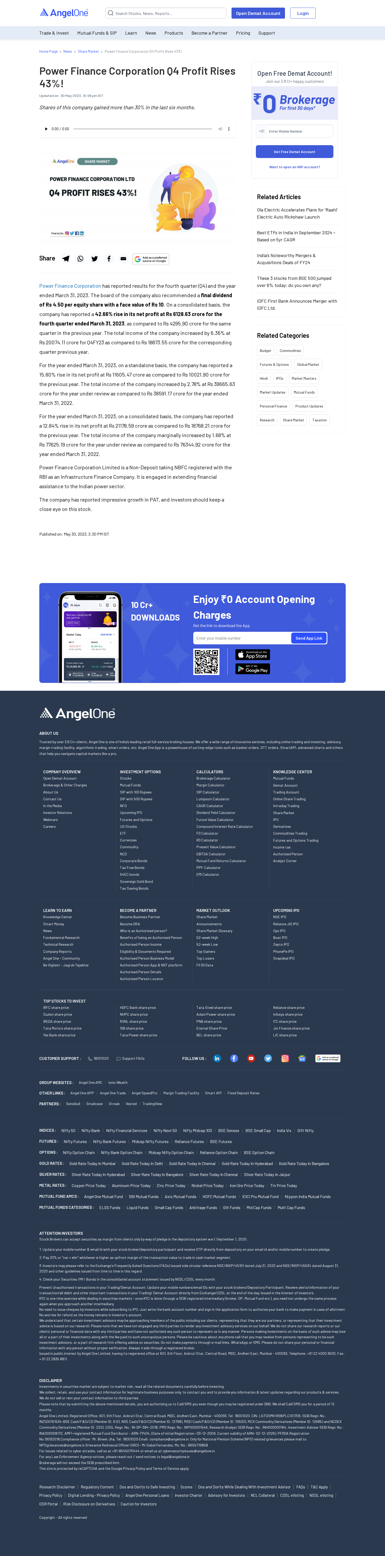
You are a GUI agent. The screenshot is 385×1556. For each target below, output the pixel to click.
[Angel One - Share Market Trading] (64, 13)
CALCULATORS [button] (209, 771)
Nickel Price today (207, 1185)
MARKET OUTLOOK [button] (213, 910)
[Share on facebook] (109, 258)
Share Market (293, 420)
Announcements (209, 924)
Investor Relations (57, 812)
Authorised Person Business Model (147, 958)
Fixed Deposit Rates (244, 1093)
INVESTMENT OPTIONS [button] (140, 771)
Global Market (308, 364)
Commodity (129, 847)
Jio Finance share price (291, 1028)
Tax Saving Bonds (134, 888)
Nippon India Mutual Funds (308, 1196)
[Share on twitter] (94, 258)
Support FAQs (133, 1058)
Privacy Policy (134, 1468)
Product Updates (309, 406)
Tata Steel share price (214, 1007)
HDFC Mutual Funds (219, 1196)
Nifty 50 (68, 1130)
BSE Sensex (228, 1130)
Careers (49, 826)
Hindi (264, 378)
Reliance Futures (189, 1141)
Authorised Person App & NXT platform (151, 965)
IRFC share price (56, 1007)
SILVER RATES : (53, 1174)
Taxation (319, 420)
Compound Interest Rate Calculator (224, 826)
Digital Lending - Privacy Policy (94, 1495)
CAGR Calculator (209, 805)
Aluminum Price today (131, 1185)
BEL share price (208, 1035)
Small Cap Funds (169, 1207)
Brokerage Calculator (213, 778)
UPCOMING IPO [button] (286, 910)
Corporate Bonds (133, 860)
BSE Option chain (259, 1152)
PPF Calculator (208, 867)
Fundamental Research (61, 937)
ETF (123, 833)
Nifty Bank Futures (109, 1141)
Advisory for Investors (226, 1495)
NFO (123, 805)
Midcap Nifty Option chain (171, 1152)
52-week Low (207, 944)
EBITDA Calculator (211, 854)
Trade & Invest (54, 33)
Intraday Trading (286, 805)
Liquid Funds (137, 1207)
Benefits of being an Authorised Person (151, 937)
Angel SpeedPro (144, 1093)
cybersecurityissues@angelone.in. (189, 1451)
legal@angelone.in (175, 1456)
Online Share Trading (289, 799)
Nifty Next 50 (165, 1130)
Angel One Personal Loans (147, 1495)
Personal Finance (273, 406)
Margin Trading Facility (181, 1093)
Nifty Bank (90, 1130)
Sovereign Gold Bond (136, 881)
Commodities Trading (290, 833)
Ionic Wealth (118, 1082)
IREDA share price (57, 1021)
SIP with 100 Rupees (136, 792)
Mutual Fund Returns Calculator (221, 860)
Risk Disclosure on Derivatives (89, 1503)
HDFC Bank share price (138, 1007)
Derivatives (282, 826)
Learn (131, 33)
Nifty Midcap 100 (197, 1130)
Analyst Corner (285, 860)
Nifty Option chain (79, 1152)
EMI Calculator (207, 874)
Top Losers (205, 958)
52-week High (207, 937)
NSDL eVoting (321, 1495)
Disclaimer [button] (50, 1380)
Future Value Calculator (215, 819)
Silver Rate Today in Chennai (213, 1174)
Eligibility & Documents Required (145, 951)
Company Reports (57, 951)
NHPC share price (134, 1014)
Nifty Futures (75, 1141)
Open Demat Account (258, 13)
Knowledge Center (57, 917)
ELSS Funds (109, 1207)
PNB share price (209, 1021)
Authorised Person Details (140, 972)
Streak (114, 1103)
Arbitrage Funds (203, 1207)
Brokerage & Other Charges (65, 785)
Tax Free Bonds (132, 867)
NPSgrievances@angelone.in (62, 1445)
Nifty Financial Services (126, 1130)
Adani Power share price (215, 1014)
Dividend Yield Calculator (215, 812)
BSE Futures (221, 1141)
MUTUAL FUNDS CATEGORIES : (66, 1207)
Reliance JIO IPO (286, 924)
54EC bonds (129, 874)
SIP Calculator (207, 792)
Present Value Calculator (216, 847)
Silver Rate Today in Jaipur (267, 1174)
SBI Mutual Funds (144, 1196)
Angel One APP (82, 1093)
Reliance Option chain (219, 1152)
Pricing (243, 33)
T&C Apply (319, 1486)
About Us (50, 792)
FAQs (300, 1486)
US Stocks (128, 826)
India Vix (284, 1130)
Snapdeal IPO (284, 958)
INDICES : (47, 1130)
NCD (123, 854)
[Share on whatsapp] (80, 258)
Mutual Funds (304, 392)
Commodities (290, 350)
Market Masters (304, 378)
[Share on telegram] (65, 258)
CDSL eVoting (292, 1495)
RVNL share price (133, 1021)
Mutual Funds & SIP (97, 33)
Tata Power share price (138, 1035)
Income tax (282, 847)
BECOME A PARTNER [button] (138, 910)
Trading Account (286, 792)
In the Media (52, 805)
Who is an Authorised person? (143, 930)
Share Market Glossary (214, 930)
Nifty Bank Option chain (121, 1152)
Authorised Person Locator (141, 978)
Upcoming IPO (131, 812)
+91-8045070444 (126, 1451)
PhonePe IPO (283, 951)
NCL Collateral (263, 1495)
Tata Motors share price (62, 1028)
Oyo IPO (279, 930)
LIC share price (285, 1035)
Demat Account (285, 785)
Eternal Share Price (211, 1028)
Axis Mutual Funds (180, 1196)
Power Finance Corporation (70, 285)
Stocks (125, 778)
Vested (131, 1103)
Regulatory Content (97, 1486)
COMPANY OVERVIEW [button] (62, 771)
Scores (186, 1486)
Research (267, 420)
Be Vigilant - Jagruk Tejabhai (66, 965)
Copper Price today (89, 1185)
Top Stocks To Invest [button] (64, 1001)
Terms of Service (166, 1468)
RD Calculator (207, 840)
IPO (276, 819)
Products (173, 33)
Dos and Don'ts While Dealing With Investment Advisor (244, 1486)
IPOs (279, 378)
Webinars (50, 819)
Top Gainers (205, 951)
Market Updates (272, 392)
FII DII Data (204, 965)
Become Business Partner (140, 917)
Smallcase (94, 1103)
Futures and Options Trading (295, 840)
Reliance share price (289, 1007)
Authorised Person (288, 854)
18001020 (101, 1058)
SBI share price (132, 1028)
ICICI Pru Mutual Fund (260, 1196)
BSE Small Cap (258, 1130)
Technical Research (58, 944)
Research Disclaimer (57, 1486)
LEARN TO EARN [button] (57, 910)
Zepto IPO (281, 944)
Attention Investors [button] (61, 1233)
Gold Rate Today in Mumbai (92, 1163)
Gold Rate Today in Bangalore (304, 1163)
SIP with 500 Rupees (136, 799)
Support (266, 33)
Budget (265, 350)
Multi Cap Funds (291, 1207)
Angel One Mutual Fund (103, 1196)
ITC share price (284, 1021)
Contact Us (52, 799)
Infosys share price (287, 1014)
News (150, 33)
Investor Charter (188, 1495)
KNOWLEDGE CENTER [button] (292, 771)
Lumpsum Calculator (212, 799)
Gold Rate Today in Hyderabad (247, 1163)
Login (303, 13)
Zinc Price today (171, 1185)
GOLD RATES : (51, 1163)
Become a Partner (209, 33)
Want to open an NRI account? (294, 167)
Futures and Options (136, 819)
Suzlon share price (57, 1014)
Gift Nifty (306, 1130)
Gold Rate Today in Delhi (142, 1163)
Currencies (128, 840)
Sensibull (73, 1103)
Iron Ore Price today (247, 1185)
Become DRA (130, 924)
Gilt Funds (231, 1207)
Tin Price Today (283, 1185)
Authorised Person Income (141, 944)
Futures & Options (274, 364)
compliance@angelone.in (169, 1439)
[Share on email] (123, 258)
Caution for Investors (139, 1503)
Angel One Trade (113, 1093)
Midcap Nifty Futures (150, 1141)
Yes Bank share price (59, 1035)
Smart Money (53, 924)
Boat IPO (280, 937)
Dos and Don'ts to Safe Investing (147, 1486)
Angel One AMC (90, 1082)
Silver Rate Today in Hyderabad (98, 1174)
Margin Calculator (210, 785)
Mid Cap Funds (259, 1207)
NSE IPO (279, 917)
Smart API (213, 1093)
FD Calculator (207, 833)
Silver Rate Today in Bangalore (157, 1174)
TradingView (152, 1103)
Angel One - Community (61, 958)
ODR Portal (48, 1503)
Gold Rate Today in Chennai (192, 1163)
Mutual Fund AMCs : (59, 1196)
